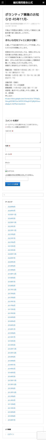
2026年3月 (11, 211)
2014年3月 (11, 376)
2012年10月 (12, 392)
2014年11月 (12, 349)
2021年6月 (11, 242)
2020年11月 (12, 254)
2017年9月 (11, 294)
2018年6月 (11, 286)
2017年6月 (11, 305)
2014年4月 (11, 373)
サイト (7, 163)
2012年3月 (11, 400)
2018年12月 (12, 274)
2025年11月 (12, 214)
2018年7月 (11, 282)
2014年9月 (11, 357)
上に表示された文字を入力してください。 (19, 175)
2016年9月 (11, 317)
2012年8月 (11, 396)
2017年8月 (11, 297)
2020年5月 (11, 262)
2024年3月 (11, 218)
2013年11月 (12, 380)
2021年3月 (11, 250)
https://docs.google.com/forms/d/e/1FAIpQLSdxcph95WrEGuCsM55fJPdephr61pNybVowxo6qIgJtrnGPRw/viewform (22, 101)
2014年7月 (11, 365)
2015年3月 (11, 345)
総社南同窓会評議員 (16, 24)
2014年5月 (11, 369)
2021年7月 (11, 238)
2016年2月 (11, 325)
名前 (7, 146)
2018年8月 (11, 278)
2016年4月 (11, 321)
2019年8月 (11, 270)
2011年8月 (11, 404)
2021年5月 (11, 246)
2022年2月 (11, 226)
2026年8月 (11, 207)
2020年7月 (11, 258)
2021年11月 (12, 230)
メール (8, 154)
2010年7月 (11, 420)
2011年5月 (11, 408)
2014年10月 (12, 353)
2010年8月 (11, 416)
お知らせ (34, 24)
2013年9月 (11, 388)
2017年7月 (11, 301)
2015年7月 (11, 337)
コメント (9, 131)
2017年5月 (11, 309)
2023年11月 (12, 222)
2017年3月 (11, 313)
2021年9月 (11, 234)
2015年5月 (11, 341)
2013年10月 (12, 384)
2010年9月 (11, 412)
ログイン (11, 434)
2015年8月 (11, 333)
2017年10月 (12, 290)
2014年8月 (11, 361)
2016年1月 (11, 329)
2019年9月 (11, 266)
